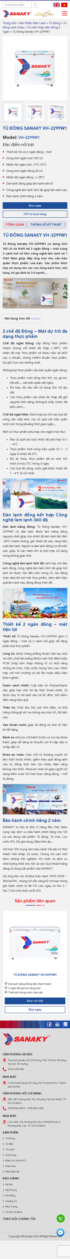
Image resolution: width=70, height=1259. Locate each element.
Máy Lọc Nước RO (15, 1160)
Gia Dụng (10, 1155)
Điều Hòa (10, 1166)
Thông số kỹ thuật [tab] (46, 224)
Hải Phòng (11, 1190)
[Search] (35, 5)
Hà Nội (9, 1184)
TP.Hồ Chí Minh (13, 1212)
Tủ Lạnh (9, 1149)
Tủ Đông (54, 23)
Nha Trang (11, 1206)
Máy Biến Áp (12, 1171)
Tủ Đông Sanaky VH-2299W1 (24, 244)
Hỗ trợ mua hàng (35, 214)
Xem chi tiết (35, 1001)
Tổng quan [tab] (15, 224)
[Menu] (64, 13)
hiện (35, 318)
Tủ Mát (9, 1143)
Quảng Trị (11, 1201)
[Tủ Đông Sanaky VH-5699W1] (35, 942)
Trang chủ (9, 23)
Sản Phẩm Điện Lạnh (32, 23)
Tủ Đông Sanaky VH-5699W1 (35, 975)
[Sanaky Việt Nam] (17, 13)
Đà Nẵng (10, 1195)
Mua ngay (35, 205)
